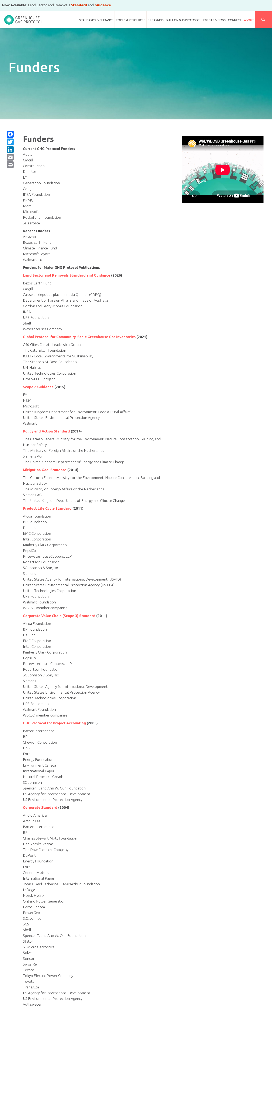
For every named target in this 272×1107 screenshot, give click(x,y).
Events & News (214, 20)
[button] (263, 19)
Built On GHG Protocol (183, 20)
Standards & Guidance (96, 20)
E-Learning (156, 20)
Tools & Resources (130, 20)
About (249, 20)
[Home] (23, 18)
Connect (235, 20)
